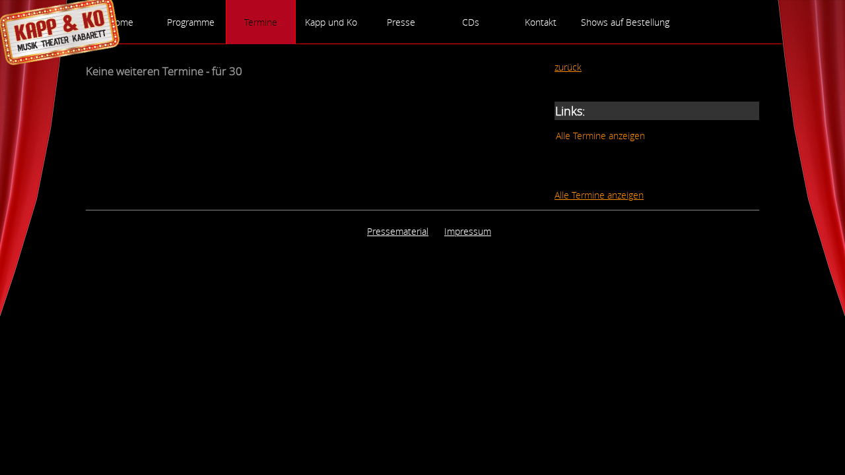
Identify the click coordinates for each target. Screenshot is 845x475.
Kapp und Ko (331, 22)
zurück (568, 67)
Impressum (467, 231)
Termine (260, 22)
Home (120, 22)
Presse (401, 22)
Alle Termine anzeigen (600, 135)
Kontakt (541, 22)
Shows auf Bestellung (625, 22)
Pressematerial (397, 231)
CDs (470, 22)
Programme (191, 22)
